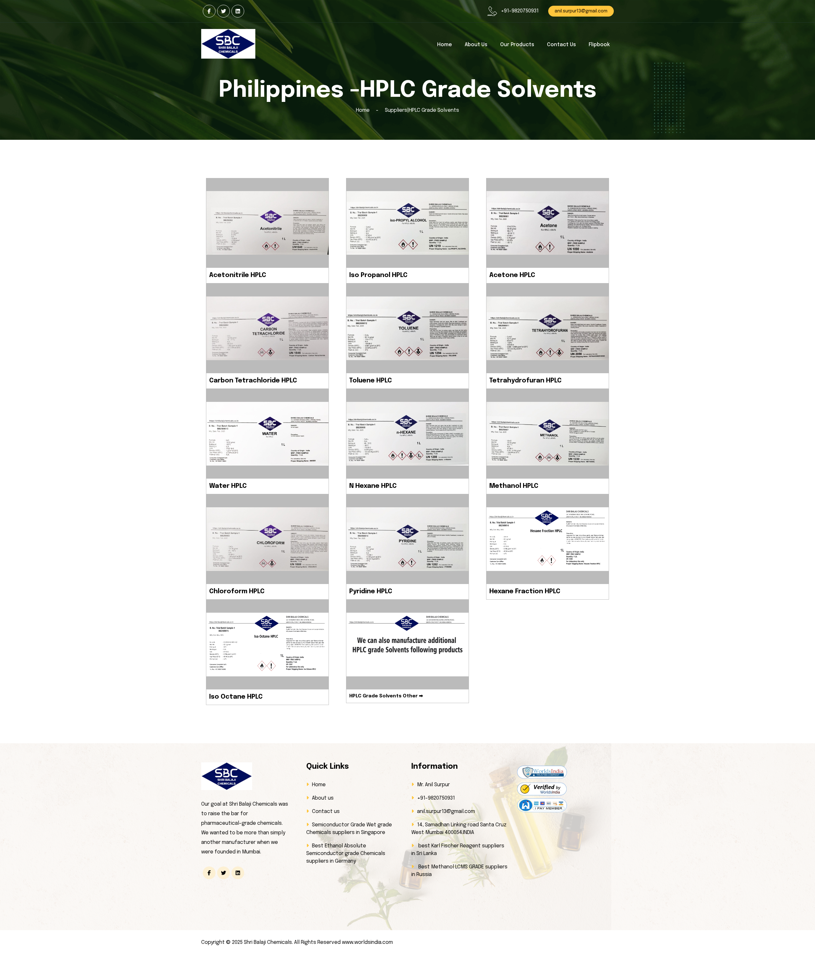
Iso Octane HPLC (236, 697)
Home (444, 44)
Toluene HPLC (370, 380)
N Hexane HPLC (373, 486)
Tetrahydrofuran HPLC (525, 380)
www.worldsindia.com (367, 942)
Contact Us (561, 44)
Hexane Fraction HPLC (524, 591)
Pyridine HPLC (370, 591)
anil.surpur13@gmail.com (581, 11)
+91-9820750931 (520, 11)
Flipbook (599, 44)
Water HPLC (228, 486)
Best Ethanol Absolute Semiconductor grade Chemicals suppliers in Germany (345, 853)
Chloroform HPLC (237, 591)
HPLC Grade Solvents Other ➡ (386, 696)
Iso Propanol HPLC (378, 275)
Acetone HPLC (512, 275)
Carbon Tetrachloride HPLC (253, 380)
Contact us (326, 811)
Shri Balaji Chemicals (268, 942)
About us (476, 44)
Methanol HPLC (513, 486)
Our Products (517, 44)
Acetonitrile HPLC (237, 275)
